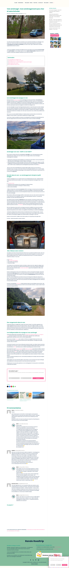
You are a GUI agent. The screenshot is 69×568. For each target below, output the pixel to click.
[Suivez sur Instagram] (38, 560)
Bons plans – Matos (28, 2)
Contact (51, 2)
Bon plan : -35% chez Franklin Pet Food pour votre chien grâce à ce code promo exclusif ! (25, 400)
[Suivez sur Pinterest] (36, 560)
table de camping (28, 348)
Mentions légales (34, 563)
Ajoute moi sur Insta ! (54, 35)
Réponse (42, 411)
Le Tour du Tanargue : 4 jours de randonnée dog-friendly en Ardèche (55, 11)
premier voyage (17, 99)
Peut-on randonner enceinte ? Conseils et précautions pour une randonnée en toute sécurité (55, 25)
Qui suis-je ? (40, 2)
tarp (16, 351)
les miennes (20, 204)
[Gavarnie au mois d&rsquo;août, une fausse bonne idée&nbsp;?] (13, 395)
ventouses (19, 283)
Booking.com (55, 549)
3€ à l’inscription (58, 547)
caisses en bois (11, 183)
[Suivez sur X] (33, 560)
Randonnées (20, 2)
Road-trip (35, 2)
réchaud (17, 339)
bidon (15, 346)
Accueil (15, 2)
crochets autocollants (13, 260)
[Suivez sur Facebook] (30, 560)
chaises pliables (19, 348)
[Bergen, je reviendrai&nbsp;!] (38, 395)
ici (39, 164)
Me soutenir (46, 2)
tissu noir (10, 259)
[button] (52, 38)
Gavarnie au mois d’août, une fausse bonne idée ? (12, 399)
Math (17, 423)
